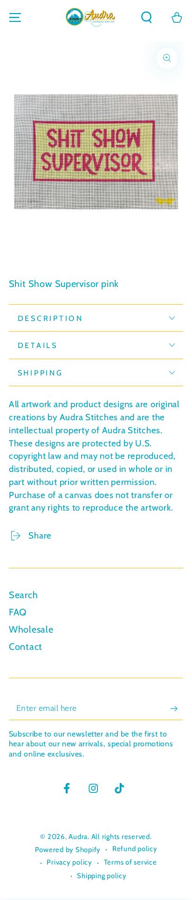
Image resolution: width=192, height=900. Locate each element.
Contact (25, 646)
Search (23, 594)
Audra (78, 836)
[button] (146, 17)
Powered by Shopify (68, 849)
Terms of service (130, 862)
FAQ (18, 612)
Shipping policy (101, 876)
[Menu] (15, 17)
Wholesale (31, 629)
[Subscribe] (177, 709)
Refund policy (135, 849)
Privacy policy (69, 862)
